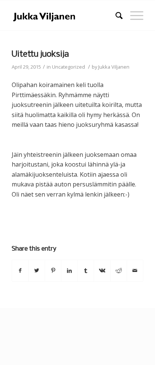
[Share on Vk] (102, 270)
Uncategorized (68, 66)
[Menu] (133, 15)
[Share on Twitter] (37, 270)
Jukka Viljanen (113, 66)
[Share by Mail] (135, 270)
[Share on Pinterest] (53, 270)
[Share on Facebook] (20, 270)
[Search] (115, 15)
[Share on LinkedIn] (69, 270)
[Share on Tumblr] (86, 270)
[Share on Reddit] (119, 270)
